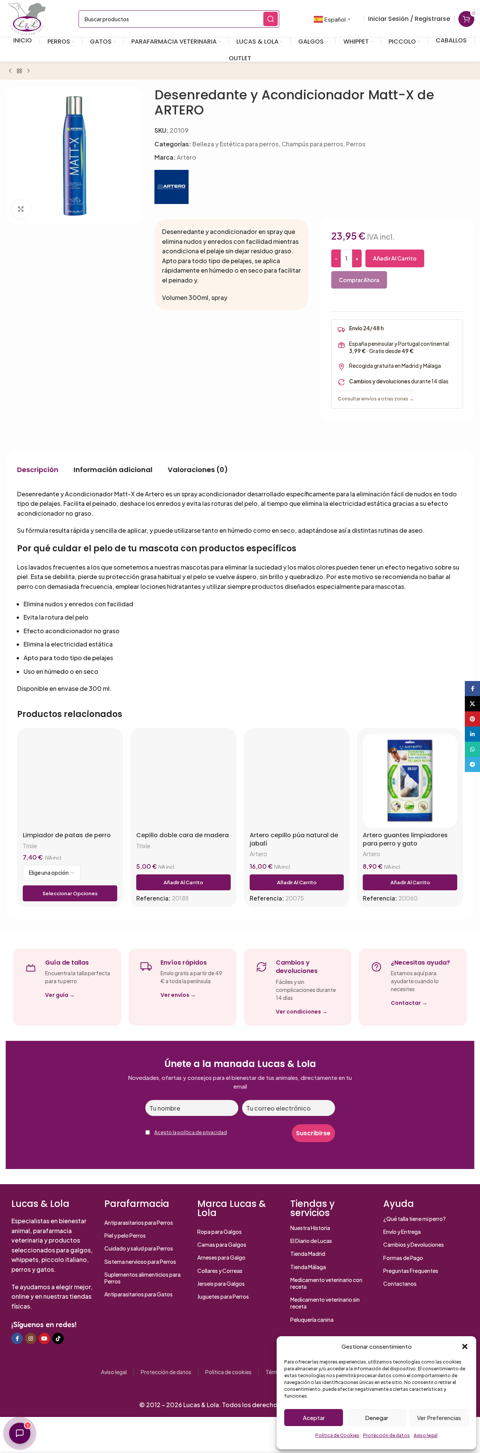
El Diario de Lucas (311, 1240)
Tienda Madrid (307, 1253)
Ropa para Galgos (219, 1231)
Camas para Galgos (221, 1244)
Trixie (30, 845)
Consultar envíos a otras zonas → (376, 398)
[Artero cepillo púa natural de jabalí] (297, 781)
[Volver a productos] (19, 71)
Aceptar (314, 1417)
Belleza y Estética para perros (235, 144)
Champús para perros (312, 144)
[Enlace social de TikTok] (58, 1338)
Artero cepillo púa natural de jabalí (294, 839)
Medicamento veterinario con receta (326, 1283)
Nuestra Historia (310, 1227)
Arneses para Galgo (221, 1257)
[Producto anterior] (10, 71)
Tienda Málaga (308, 1266)
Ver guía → (60, 995)
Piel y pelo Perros (125, 1235)
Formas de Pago (403, 1257)
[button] (465, 1346)
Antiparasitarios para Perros (138, 1222)
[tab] (37, 470)
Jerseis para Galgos (221, 1283)
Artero (186, 157)
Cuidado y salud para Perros (138, 1248)
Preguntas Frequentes (410, 1270)
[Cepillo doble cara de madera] (183, 781)
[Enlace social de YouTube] (44, 1338)
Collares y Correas (219, 1270)
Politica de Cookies (337, 1435)
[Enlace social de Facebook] (17, 1338)
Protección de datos (386, 1435)
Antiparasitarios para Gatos (138, 1294)
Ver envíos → (178, 995)
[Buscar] (270, 19)
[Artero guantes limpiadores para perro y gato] (410, 781)
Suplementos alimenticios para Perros (142, 1278)
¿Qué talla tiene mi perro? (414, 1218)
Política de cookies (228, 1371)
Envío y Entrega (402, 1231)
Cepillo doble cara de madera (182, 835)
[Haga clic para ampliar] (20, 208)
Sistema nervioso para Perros (140, 1261)
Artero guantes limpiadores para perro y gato (405, 839)
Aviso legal (426, 1435)
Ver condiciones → (301, 1011)
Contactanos (400, 1283)
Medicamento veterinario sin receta (325, 1303)
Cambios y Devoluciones (413, 1244)
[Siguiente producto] (28, 71)
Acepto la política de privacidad (190, 1132)
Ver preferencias (439, 1417)
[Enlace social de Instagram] (30, 1338)
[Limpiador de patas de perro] (70, 781)
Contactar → (409, 1003)
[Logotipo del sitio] (27, 18)
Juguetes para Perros (223, 1296)
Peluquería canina (312, 1319)
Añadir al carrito (395, 258)
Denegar (376, 1417)
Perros (355, 144)
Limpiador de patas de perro (67, 835)
